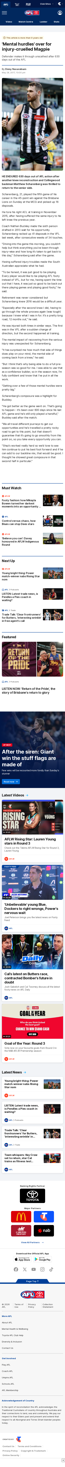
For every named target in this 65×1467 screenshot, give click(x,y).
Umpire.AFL (7, 1377)
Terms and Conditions (29, 1446)
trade (13, 610)
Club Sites (45, 4)
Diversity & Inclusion (12, 1341)
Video (9, 21)
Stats (56, 21)
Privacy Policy (32, 1305)
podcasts (15, 590)
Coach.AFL (7, 1371)
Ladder (43, 21)
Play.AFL (6, 1364)
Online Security (11, 1455)
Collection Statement (48, 1305)
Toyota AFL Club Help (12, 1335)
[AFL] (5, 4)
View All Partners (30, 1242)
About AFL (7, 1322)
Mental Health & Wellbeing (15, 1329)
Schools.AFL (8, 1384)
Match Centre (26, 21)
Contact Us (7, 1348)
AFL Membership (10, 1390)
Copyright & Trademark (33, 1450)
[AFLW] (17, 4)
